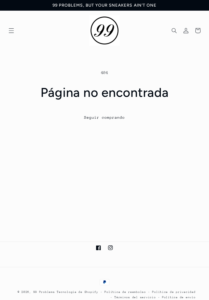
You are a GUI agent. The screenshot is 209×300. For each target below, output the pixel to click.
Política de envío (179, 297)
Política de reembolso (125, 292)
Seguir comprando (104, 117)
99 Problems (44, 292)
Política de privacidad (173, 292)
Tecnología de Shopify (77, 292)
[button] (11, 30)
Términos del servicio (135, 297)
